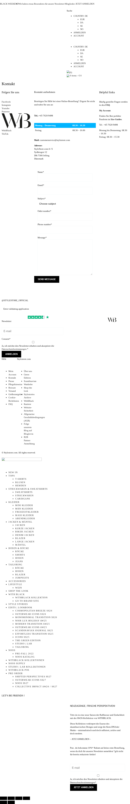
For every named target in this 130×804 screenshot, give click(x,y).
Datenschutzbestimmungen (14, 349)
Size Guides (116, 119)
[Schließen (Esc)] (26, 798)
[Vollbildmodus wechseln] (11, 798)
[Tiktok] (122, 320)
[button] (97, 41)
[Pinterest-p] (91, 320)
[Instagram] (6, 290)
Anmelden (11, 354)
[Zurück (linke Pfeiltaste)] (3, 802)
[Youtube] (102, 320)
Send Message (47, 279)
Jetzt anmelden (83, 787)
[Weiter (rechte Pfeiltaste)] (11, 802)
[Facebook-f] (71, 320)
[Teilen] (18, 798)
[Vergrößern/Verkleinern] (3, 798)
